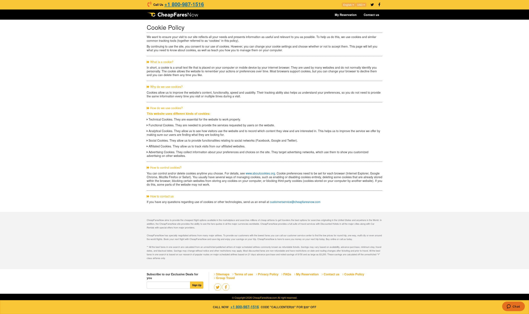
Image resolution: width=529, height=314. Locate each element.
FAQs (287, 274)
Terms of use (243, 274)
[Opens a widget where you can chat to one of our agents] (513, 307)
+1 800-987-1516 (184, 4)
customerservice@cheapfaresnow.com (295, 202)
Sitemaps (222, 274)
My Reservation (346, 15)
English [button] (347, 4)
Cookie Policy (354, 274)
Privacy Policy (268, 274)
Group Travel (225, 278)
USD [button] (360, 4)
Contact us (371, 15)
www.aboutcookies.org (260, 173)
